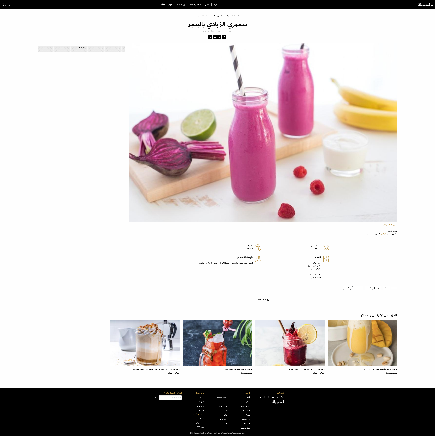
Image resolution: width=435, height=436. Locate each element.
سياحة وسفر (222, 406)
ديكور (225, 414)
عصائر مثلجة (357, 288)
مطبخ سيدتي (200, 422)
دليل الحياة (182, 4)
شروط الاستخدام (198, 406)
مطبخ (170, 4)
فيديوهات (223, 419)
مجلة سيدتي (200, 418)
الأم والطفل (246, 423)
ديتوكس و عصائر (218, 15)
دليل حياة (246, 410)
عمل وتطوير (223, 410)
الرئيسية (236, 15)
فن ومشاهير (245, 419)
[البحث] (10, 4)
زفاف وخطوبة (245, 427)
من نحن (201, 397)
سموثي (387, 288)
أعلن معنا (201, 410)
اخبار (225, 401)
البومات (224, 423)
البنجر (377, 288)
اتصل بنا (201, 401)
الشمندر (369, 288)
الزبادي (384, 233)
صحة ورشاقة (195, 4)
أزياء (215, 4)
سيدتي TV (200, 427)
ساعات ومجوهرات (220, 397)
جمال (207, 4)
